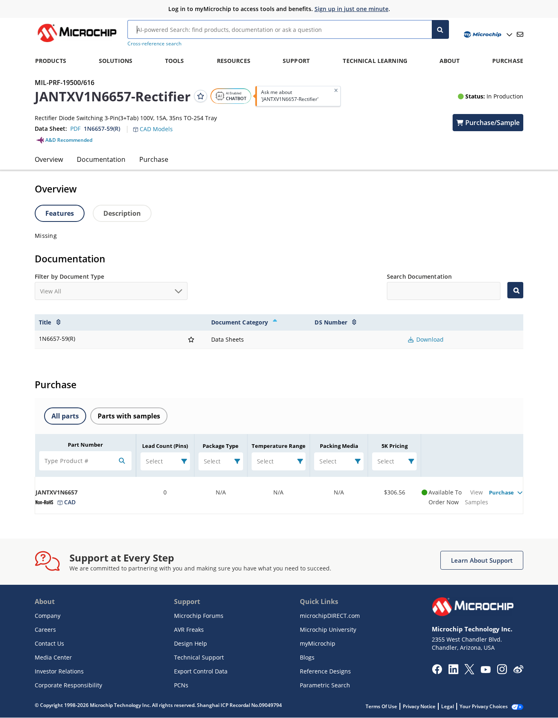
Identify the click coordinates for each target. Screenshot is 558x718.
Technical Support (199, 657)
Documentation (101, 159)
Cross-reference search (154, 43)
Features (59, 213)
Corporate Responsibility (68, 685)
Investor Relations (59, 671)
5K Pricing (395, 446)
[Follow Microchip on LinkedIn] (453, 672)
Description (122, 213)
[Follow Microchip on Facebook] (437, 672)
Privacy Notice (419, 706)
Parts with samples (129, 416)
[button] (157, 124)
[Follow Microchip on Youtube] (485, 671)
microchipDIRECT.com (330, 616)
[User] (487, 34)
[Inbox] (520, 34)
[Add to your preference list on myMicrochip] (200, 96)
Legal (447, 706)
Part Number (85, 444)
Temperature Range (279, 446)
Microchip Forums (198, 616)
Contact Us (49, 643)
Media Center (53, 657)
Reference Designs (325, 671)
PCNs (181, 685)
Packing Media (339, 446)
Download (429, 339)
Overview (49, 159)
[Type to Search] (515, 290)
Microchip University (328, 629)
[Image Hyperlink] (77, 42)
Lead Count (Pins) (165, 446)
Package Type (221, 446)
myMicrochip (317, 643)
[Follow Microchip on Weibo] (518, 671)
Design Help (190, 643)
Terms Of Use (381, 706)
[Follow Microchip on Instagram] (502, 672)
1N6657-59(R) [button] (102, 128)
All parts (65, 416)
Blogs (307, 657)
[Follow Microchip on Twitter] (469, 672)
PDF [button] (75, 128)
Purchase (153, 159)
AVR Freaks (189, 629)
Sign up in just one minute (351, 9)
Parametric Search (325, 685)
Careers (45, 629)
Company (47, 616)
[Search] (440, 29)
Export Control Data (201, 671)
